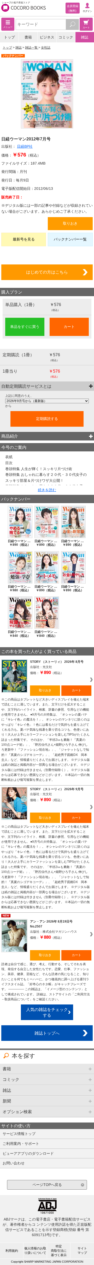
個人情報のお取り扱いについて (35, 1251)
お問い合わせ (14, 1163)
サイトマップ (82, 1251)
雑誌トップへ (47, 1033)
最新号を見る (24, 239)
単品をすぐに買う (24, 327)
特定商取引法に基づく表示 (59, 1250)
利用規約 (11, 1251)
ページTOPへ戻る (47, 1185)
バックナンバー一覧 (70, 239)
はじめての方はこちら (47, 272)
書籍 (28, 37)
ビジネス (47, 37)
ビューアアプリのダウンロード (28, 1153)
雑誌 (84, 37)
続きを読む (47, 490)
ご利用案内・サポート (21, 1143)
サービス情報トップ (19, 1134)
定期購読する (47, 419)
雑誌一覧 (31, 47)
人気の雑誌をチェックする (47, 1012)
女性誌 (45, 47)
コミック (65, 37)
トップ (9, 37)
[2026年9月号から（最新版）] (47, 401)
